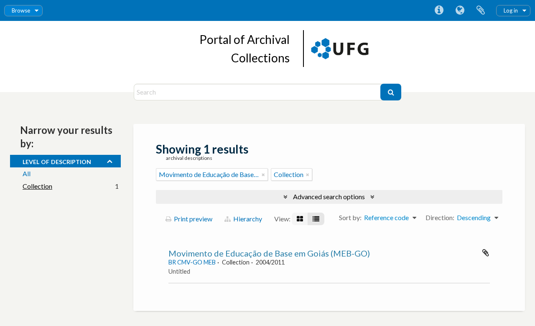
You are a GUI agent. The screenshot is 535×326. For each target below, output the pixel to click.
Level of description (57, 161)
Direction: (439, 217)
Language (459, 10)
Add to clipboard (486, 253)
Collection (37, 186)
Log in (511, 10)
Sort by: (350, 217)
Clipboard (480, 10)
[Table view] (316, 219)
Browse (21, 10)
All (27, 173)
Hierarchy (247, 219)
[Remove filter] (263, 174)
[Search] (390, 92)
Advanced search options (329, 196)
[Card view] (300, 219)
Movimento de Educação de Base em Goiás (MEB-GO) (269, 253)
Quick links (438, 10)
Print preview (192, 219)
